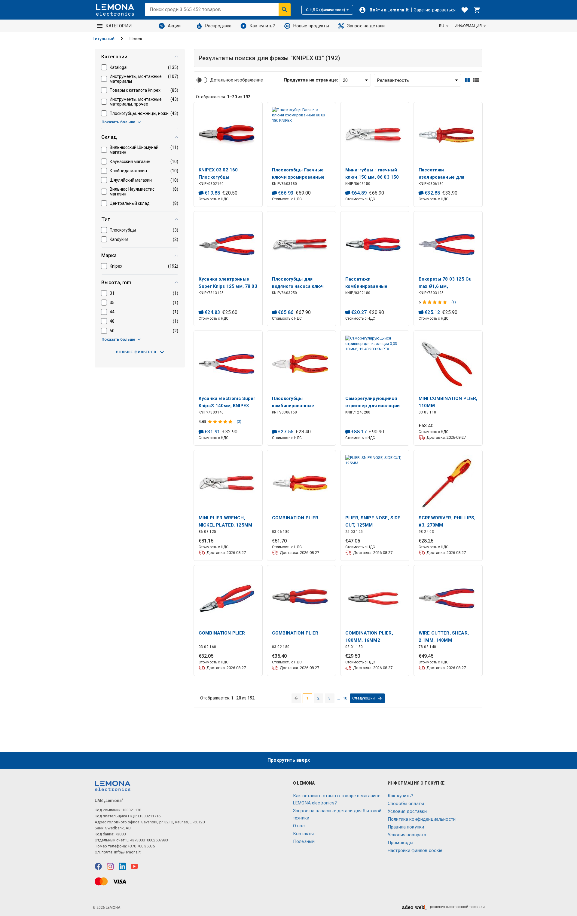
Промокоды (400, 842)
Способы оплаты (406, 803)
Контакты (303, 833)
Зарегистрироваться (435, 10)
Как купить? (262, 26)
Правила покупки (406, 827)
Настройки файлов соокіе (415, 850)
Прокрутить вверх (288, 760)
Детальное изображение (236, 80)
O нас (299, 825)
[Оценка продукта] (435, 302)
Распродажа (218, 26)
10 (345, 698)
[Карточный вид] (467, 80)
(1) (453, 302)
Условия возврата (407, 835)
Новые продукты (311, 26)
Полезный (304, 841)
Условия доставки (407, 811)
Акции (174, 26)
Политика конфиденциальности (422, 819)
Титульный (103, 38)
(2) (239, 422)
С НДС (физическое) (325, 10)
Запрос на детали (366, 26)
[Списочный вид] (476, 80)
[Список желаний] (464, 10)
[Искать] (285, 9)
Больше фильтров (136, 352)
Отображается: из (223, 96)
